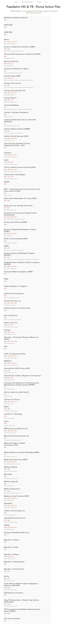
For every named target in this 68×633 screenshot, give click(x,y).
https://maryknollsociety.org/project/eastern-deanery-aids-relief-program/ (21, 259)
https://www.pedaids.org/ (10, 268)
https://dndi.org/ (8, 235)
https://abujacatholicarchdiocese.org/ (13, 72)
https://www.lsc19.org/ (9, 418)
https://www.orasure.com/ (10, 514)
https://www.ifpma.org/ (9, 389)
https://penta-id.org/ (9, 529)
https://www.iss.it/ (8, 396)
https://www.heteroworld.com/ (11, 326)
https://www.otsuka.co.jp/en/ (11, 522)
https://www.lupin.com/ (9, 425)
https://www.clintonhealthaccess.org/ (13, 171)
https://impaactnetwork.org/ (10, 365)
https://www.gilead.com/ (10, 305)
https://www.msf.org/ (9, 500)
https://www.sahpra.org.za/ (10, 589)
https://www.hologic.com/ (10, 334)
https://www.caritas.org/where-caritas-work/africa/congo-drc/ (18, 80)
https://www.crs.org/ (9, 140)
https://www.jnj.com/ (9, 403)
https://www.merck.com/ (10, 432)
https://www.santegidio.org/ (10, 178)
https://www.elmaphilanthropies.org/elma (14, 250)
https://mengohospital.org (10, 471)
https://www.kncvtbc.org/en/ (10, 410)
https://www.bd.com (9, 65)
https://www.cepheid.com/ (10, 156)
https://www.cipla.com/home (11, 164)
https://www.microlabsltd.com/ (11, 478)
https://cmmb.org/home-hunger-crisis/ (13, 133)
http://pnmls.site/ (8, 195)
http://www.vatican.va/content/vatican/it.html (14, 219)
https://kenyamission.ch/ (10, 558)
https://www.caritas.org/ (9, 94)
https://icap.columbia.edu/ (10, 358)
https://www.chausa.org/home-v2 (12, 125)
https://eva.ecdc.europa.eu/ (10, 242)
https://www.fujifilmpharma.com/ (12, 297)
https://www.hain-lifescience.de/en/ (12, 319)
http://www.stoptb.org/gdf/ (10, 606)
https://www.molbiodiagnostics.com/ (13, 493)
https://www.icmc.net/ (9, 379)
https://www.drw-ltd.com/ (10, 209)
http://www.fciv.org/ (8, 116)
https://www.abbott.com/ (10, 43)
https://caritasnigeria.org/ (10, 102)
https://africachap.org (9, 58)
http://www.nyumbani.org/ (10, 507)
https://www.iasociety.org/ (10, 372)
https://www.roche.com (9, 580)
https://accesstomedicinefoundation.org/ (14, 51)
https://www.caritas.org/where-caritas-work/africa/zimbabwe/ (18, 109)
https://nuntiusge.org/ (9, 343)
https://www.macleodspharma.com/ (12, 440)
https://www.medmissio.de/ (10, 456)
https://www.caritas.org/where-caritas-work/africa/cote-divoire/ (18, 87)
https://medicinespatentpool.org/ (12, 463)
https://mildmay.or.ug (9, 485)
